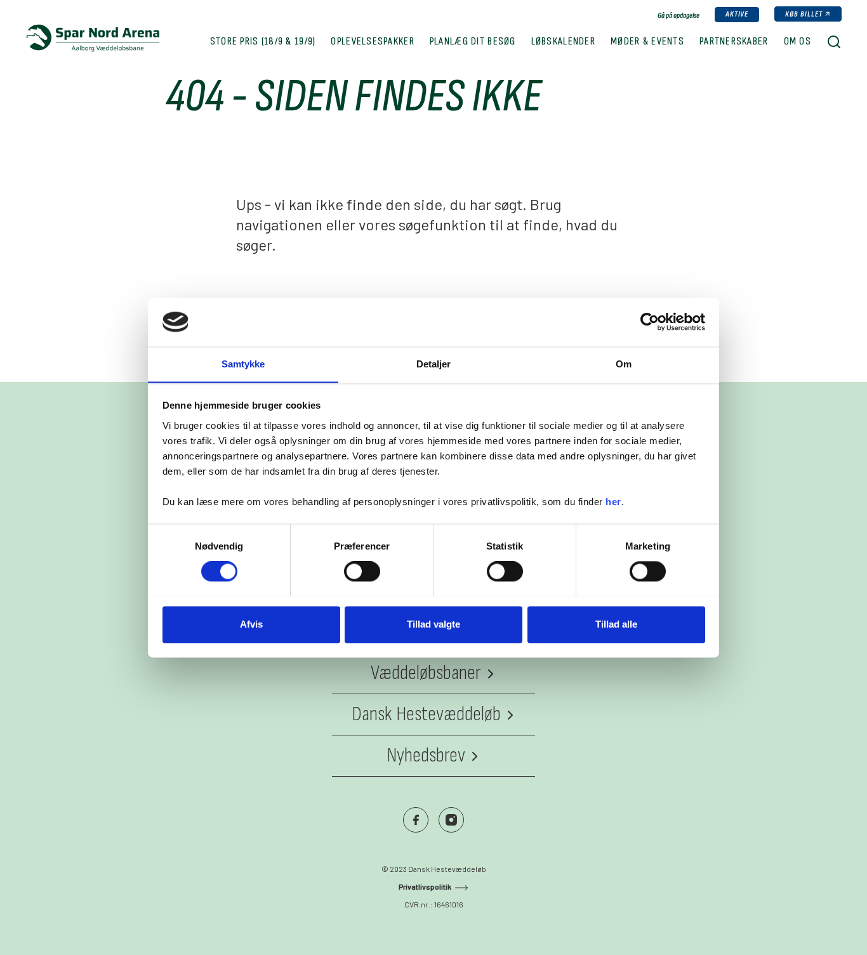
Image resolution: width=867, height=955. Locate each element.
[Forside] (92, 38)
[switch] (362, 571)
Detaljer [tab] (433, 364)
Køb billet (804, 14)
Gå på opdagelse (678, 15)
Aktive (737, 14)
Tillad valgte (433, 624)
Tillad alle (616, 624)
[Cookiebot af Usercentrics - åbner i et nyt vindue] (649, 321)
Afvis (251, 624)
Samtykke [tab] (243, 364)
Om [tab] (624, 364)
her (613, 501)
